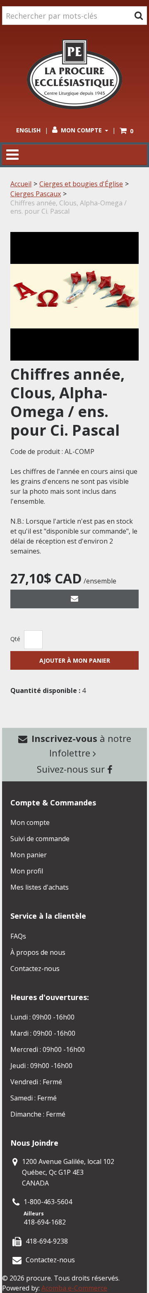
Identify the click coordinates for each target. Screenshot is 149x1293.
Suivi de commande (40, 838)
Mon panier (28, 854)
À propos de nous (37, 952)
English (28, 130)
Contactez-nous (35, 968)
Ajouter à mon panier (74, 660)
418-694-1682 (45, 1222)
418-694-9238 (47, 1241)
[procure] (74, 74)
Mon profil (26, 871)
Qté (15, 639)
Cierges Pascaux (35, 193)
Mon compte (81, 130)
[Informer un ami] (74, 599)
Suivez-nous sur (72, 769)
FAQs (18, 936)
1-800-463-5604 (48, 1201)
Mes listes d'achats (39, 887)
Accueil (20, 183)
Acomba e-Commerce (74, 1288)
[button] (126, 131)
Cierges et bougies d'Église (81, 183)
